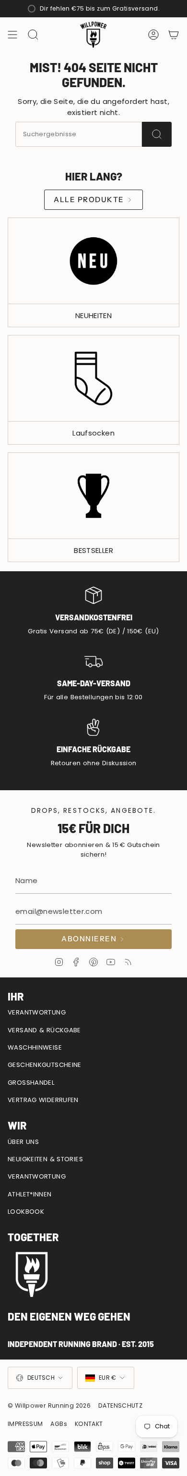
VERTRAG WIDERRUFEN (43, 1099)
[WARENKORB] (174, 35)
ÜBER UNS (23, 1141)
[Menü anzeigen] (12, 35)
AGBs (58, 1424)
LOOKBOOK (26, 1211)
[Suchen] (157, 134)
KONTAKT (89, 1424)
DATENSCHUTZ (120, 1405)
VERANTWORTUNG (37, 1012)
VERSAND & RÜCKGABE (44, 1030)
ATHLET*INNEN (30, 1194)
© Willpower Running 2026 (49, 1405)
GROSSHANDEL (31, 1082)
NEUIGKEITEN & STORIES (45, 1159)
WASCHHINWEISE (35, 1047)
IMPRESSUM (25, 1424)
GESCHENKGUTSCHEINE (45, 1064)
